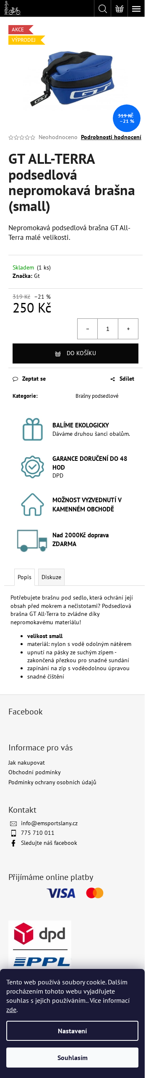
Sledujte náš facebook (49, 843)
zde (11, 1009)
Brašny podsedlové (97, 395)
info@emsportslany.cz (49, 823)
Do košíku (81, 353)
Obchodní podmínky (34, 772)
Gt (37, 276)
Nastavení (72, 1031)
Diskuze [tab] (51, 577)
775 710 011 (38, 832)
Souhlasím (72, 1057)
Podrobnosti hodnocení (111, 137)
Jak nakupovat (26, 762)
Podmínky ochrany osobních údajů (52, 782)
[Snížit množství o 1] (88, 329)
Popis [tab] (24, 577)
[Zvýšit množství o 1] (128, 329)
